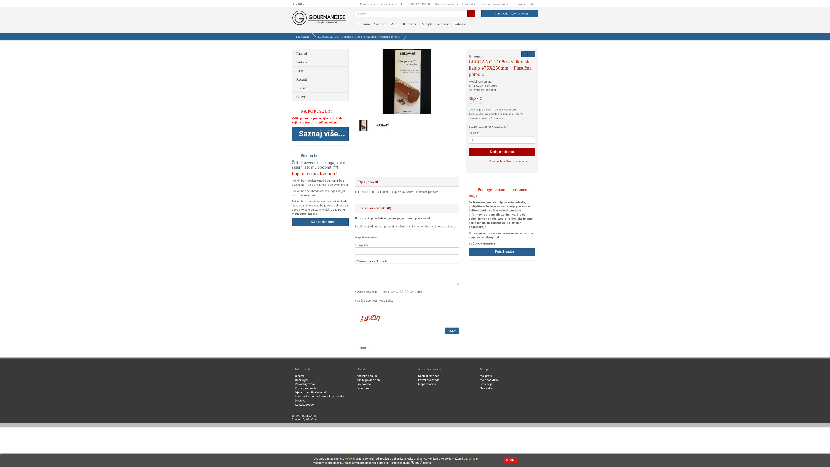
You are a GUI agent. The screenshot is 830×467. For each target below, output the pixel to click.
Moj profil (486, 375)
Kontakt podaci (304, 404)
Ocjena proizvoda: (368, 291)
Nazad (362, 348)
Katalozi (409, 24)
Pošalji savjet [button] (503, 252)
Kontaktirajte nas (428, 375)
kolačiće (350, 458)
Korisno (443, 24)
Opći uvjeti (301, 380)
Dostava (300, 400)
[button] (320, 134)
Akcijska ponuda (367, 375)
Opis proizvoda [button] (369, 182)
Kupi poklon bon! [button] (322, 222)
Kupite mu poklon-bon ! (314, 173)
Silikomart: (477, 56)
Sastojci (380, 24)
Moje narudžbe (489, 380)
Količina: (474, 132)
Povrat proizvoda (305, 388)
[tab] (407, 181)
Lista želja (486, 384)
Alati (395, 24)
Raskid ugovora (305, 384)
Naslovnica (302, 36)
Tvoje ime (363, 245)
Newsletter (486, 388)
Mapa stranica (427, 384)
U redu (510, 459)
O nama (364, 24)
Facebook (363, 388)
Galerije (459, 24)
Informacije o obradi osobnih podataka (319, 396)
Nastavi (451, 330)
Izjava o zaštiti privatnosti (311, 392)
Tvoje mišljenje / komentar (372, 261)
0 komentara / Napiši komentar (508, 161)
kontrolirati (469, 458)
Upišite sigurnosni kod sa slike (375, 300)
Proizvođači (364, 384)
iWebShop (312, 419)
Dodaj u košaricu (502, 152)
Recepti (426, 24)
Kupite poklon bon (368, 380)
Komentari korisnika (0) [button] (375, 208)
